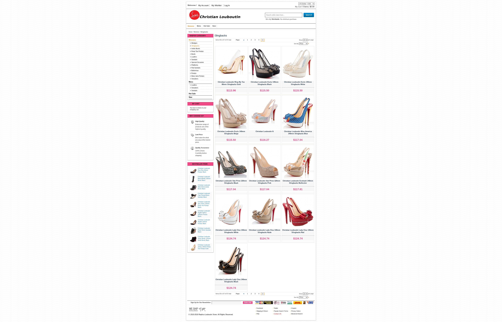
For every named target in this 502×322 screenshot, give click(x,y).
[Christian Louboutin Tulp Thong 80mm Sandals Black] (193, 196)
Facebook (259, 308)
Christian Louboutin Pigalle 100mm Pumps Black (204, 221)
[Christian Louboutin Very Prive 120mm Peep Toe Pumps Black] (193, 204)
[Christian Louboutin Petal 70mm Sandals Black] (193, 230)
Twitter (276, 308)
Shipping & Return (262, 311)
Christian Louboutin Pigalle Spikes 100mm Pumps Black (204, 213)
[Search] (309, 15)
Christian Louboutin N (264, 131)
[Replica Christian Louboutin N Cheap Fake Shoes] (265, 113)
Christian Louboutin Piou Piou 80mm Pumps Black (204, 170)
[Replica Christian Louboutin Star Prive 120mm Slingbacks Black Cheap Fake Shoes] (231, 162)
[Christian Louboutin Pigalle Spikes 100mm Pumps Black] (193, 213)
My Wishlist (216, 5)
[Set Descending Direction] (308, 43)
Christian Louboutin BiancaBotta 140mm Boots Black (204, 178)
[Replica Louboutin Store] (213, 15)
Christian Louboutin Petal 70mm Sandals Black (204, 230)
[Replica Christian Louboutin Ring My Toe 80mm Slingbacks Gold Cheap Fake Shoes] (231, 63)
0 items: (308, 7)
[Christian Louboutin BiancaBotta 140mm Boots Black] (193, 179)
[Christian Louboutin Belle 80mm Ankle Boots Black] (193, 187)
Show (301, 40)
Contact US (277, 314)
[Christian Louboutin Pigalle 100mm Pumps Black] (193, 222)
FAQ (257, 314)
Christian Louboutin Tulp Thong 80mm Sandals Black (204, 195)
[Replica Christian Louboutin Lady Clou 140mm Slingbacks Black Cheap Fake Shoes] (231, 261)
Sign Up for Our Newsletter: (201, 302)
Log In (227, 5)
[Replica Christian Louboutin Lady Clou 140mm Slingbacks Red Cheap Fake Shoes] (298, 212)
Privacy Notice (296, 311)
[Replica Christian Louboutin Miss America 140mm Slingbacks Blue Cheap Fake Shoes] (298, 113)
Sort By (296, 43)
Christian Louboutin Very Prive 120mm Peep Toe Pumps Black (204, 204)
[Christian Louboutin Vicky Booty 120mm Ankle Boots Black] (193, 239)
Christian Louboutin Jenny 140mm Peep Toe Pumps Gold (204, 246)
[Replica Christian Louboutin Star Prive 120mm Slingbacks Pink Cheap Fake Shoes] (265, 162)
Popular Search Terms (281, 311)
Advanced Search (297, 314)
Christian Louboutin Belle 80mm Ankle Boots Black (204, 186)
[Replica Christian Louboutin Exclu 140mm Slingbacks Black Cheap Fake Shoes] (265, 63)
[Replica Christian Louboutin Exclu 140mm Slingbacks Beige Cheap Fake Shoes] (231, 113)
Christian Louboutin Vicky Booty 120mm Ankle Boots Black (204, 238)
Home (190, 32)
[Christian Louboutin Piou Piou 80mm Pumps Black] (193, 171)
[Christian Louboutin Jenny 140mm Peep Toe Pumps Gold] (193, 247)
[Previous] (243, 40)
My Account (203, 5)
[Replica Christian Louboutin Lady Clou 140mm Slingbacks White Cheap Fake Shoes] (231, 212)
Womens (196, 32)
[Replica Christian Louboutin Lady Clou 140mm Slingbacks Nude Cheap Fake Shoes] (265, 212)
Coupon (293, 308)
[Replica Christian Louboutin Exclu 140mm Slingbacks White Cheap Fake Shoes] (298, 63)
